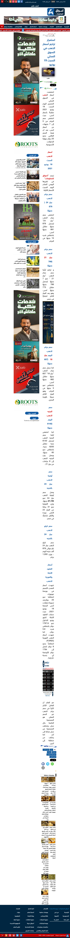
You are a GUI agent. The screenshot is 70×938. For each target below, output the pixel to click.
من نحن (56, 912)
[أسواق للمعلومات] (26, 145)
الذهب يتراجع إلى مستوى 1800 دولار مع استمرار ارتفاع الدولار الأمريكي (52, 831)
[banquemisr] (26, 94)
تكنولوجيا (17, 916)
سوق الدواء (17, 919)
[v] (48, 746)
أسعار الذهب (46, 749)
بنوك (26, 26)
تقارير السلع (16, 927)
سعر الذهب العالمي (51, 754)
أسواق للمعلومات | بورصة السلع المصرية (59, 908)
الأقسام (46, 908)
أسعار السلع (33, 26)
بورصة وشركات (43, 923)
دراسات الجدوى (29, 930)
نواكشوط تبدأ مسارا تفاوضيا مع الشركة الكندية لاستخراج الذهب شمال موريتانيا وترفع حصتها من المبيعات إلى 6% (45, 811)
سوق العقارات (30, 919)
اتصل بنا (56, 919)
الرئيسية (66, 26)
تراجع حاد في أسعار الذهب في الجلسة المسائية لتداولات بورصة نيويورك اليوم (51, 807)
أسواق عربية (30, 923)
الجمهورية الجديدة (15, 923)
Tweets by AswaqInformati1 (31, 420)
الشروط (56, 916)
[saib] (26, 120)
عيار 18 (54, 752)
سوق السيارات (44, 919)
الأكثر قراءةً (32, 241)
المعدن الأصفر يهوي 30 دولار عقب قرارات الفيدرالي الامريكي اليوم (45, 848)
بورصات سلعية (43, 26)
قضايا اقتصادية (29, 927)
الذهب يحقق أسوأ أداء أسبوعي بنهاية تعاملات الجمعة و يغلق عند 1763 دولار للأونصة (52, 789)
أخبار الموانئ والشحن (42, 930)
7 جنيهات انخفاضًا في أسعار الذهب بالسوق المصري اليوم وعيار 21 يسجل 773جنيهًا (45, 789)
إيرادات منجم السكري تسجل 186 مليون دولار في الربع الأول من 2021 (45, 900)
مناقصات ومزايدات (7, 26)
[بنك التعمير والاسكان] (26, 58)
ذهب (45, 94)
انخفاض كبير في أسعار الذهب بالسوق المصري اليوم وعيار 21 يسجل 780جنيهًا (45, 832)
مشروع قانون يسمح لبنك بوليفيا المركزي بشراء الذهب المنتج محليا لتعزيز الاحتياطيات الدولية (52, 851)
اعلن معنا (66, 919)
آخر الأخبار (32, 155)
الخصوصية (66, 916)
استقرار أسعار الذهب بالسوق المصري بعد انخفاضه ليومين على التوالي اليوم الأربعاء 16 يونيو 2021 (45, 866)
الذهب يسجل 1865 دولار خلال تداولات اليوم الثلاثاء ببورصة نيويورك (52, 885)
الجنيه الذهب (53, 756)
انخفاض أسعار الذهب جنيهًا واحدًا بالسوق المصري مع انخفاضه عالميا (45, 884)
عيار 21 (48, 257)
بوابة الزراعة (31, 916)
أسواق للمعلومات (48, 176)
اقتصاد (52, 26)
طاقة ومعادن (18, 26)
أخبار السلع (59, 26)
